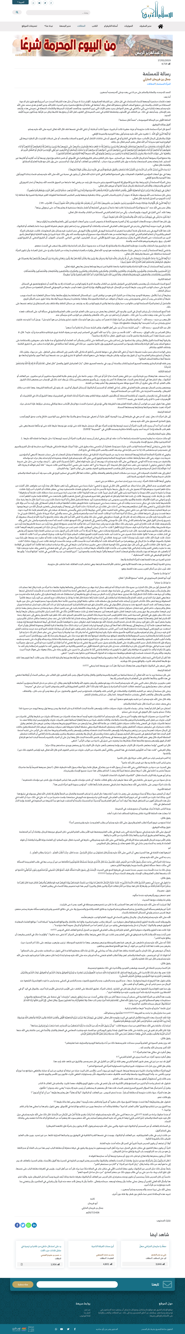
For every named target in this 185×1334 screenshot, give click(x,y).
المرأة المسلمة (164, 84)
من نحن (87, 1309)
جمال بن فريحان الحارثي (157, 79)
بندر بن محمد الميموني (105, 1254)
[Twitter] (22, 1225)
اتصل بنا (87, 1312)
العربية (21, 2)
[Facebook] (17, 1225)
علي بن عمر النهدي (158, 1254)
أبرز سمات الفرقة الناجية (102, 1246)
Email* (77, 1283)
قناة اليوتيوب (84, 1315)
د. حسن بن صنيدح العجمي (51, 1255)
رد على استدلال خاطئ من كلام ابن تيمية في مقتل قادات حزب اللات (41, 1248)
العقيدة (111, 1258)
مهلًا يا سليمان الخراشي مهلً (152, 1246)
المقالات (151, 84)
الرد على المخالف (159, 1258)
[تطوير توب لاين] (23, 1329)
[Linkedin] (34, 1225)
